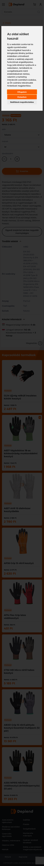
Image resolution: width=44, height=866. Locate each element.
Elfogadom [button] (22, 92)
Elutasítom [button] (22, 97)
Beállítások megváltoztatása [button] (22, 102)
